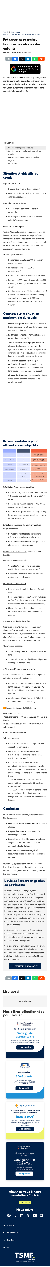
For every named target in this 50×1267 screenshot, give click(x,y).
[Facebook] (9, 1215)
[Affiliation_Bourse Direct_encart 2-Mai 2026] (25, 1080)
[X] (28, 1215)
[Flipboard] (41, 1215)
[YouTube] (35, 1215)
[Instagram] (15, 1216)
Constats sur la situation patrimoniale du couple (24, 153)
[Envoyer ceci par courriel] (8, 59)
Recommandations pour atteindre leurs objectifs (24, 159)
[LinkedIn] (21, 1215)
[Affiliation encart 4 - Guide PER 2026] (25, 1161)
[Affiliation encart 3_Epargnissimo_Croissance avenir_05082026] (25, 1120)
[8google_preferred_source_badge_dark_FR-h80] (25, 69)
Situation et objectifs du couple (21, 147)
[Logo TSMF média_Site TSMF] (25, 1257)
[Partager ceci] (15, 59)
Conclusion (12, 163)
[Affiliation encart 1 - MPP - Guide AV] (25, 1039)
